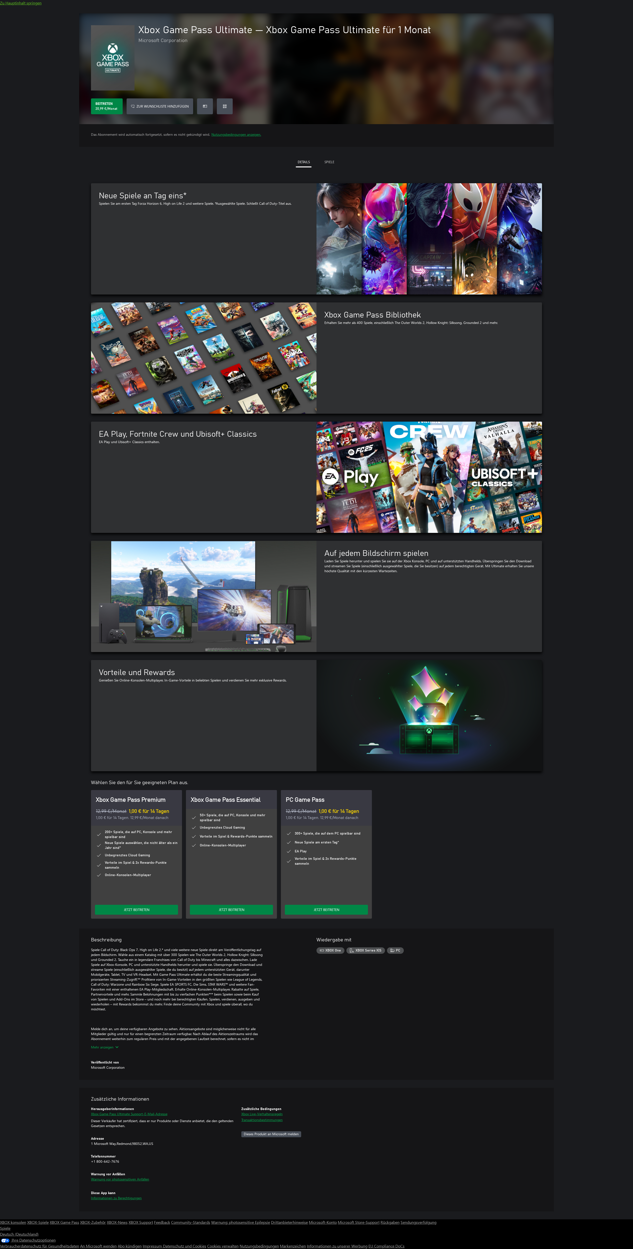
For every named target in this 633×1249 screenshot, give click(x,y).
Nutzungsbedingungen (259, 1246)
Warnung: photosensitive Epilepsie (240, 1222)
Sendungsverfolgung (418, 1222)
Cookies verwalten (223, 1246)
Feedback (162, 1222)
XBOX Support (141, 1222)
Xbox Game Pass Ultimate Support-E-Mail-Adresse (129, 1114)
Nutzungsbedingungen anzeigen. (236, 134)
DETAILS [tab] (304, 161)
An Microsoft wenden (98, 1246)
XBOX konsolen (13, 1222)
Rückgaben (390, 1222)
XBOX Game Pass (64, 1222)
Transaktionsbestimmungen (262, 1119)
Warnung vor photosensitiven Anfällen (120, 1179)
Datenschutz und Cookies (184, 1246)
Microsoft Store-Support (359, 1222)
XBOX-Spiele (38, 1222)
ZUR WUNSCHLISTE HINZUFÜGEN (162, 106)
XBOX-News (117, 1222)
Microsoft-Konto (323, 1222)
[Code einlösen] (225, 106)
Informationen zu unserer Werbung (337, 1246)
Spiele (5, 1228)
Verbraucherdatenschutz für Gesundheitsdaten (39, 1246)
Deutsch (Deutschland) (19, 1234)
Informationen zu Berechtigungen (116, 1198)
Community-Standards (190, 1222)
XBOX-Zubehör (93, 1222)
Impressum (153, 1246)
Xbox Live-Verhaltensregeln (262, 1114)
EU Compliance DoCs (386, 1246)
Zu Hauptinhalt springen (21, 2)
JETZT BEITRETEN (136, 909)
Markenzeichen (293, 1246)
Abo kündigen (130, 1246)
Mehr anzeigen (102, 1047)
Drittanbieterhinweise (289, 1222)
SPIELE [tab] (329, 161)
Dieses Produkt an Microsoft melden (271, 1134)
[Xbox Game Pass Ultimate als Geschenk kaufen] (205, 106)
